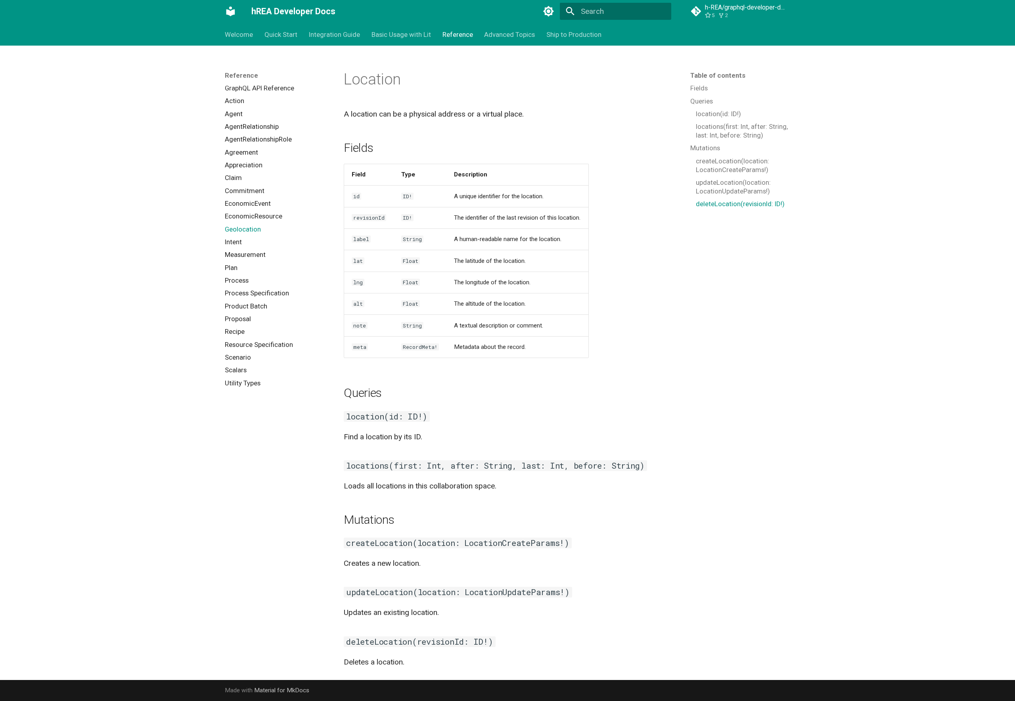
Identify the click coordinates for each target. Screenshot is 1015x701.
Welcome (239, 34)
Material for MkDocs (281, 690)
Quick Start (280, 34)
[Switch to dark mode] (548, 11)
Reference (457, 34)
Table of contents (717, 75)
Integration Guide (334, 34)
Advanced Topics (509, 34)
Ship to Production (573, 34)
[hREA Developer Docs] (230, 11)
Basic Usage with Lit (401, 34)
